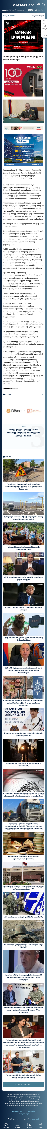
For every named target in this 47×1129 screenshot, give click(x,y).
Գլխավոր (6, 1127)
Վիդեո (29, 1127)
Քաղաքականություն (38, 16)
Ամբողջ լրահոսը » (23, 1084)
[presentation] (38, 394)
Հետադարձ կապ (17, 1111)
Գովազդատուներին (24, 1114)
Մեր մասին (31, 1111)
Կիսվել (40, 1127)
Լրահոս (17, 1127)
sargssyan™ (35, 1119)
